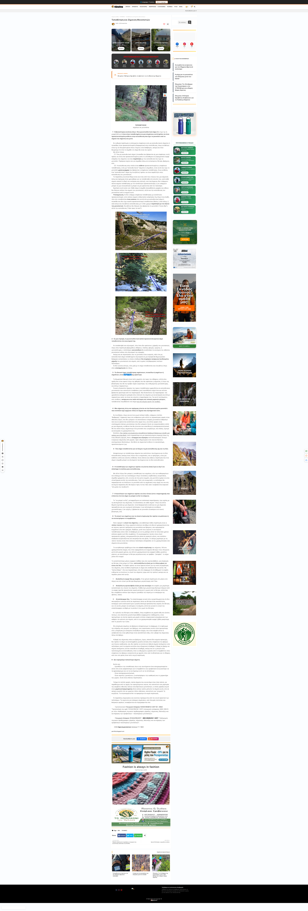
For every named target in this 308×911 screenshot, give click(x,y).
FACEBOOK (143, 738)
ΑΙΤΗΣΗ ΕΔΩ (185, 239)
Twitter (131, 835)
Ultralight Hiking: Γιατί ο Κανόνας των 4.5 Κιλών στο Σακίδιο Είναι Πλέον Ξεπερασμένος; (140, 76)
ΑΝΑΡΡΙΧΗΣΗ (152, 6)
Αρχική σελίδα (115, 16)
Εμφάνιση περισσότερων (163, 852)
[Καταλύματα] (306, 455)
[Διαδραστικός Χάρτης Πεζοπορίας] (306, 451)
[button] (194, 6)
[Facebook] (2, 453)
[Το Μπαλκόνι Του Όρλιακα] (141, 826)
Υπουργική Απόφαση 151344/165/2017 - (136, 718)
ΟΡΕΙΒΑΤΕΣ (135, 6)
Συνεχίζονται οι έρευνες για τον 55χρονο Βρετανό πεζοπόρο (120, 875)
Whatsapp (139, 835)
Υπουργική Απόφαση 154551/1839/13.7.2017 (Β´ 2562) (144, 707)
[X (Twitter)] (2, 456)
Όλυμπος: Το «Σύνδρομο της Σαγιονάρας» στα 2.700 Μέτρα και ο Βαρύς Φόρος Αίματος (160, 875)
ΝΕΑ (119, 830)
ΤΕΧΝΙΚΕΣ (170, 6)
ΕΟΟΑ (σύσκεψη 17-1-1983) (129, 727)
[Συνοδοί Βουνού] (306, 460)
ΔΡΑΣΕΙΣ (128, 6)
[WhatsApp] (2, 460)
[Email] (2, 466)
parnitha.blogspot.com (118, 731)
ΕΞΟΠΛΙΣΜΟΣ (161, 6)
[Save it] (164, 24)
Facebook (122, 835)
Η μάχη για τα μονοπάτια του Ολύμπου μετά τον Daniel (140, 874)
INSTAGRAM (154, 738)
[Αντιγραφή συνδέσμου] (2, 470)
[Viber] (2, 463)
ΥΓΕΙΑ (175, 6)
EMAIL (181, 6)
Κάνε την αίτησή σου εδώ (184, 308)
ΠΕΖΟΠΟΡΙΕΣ (143, 6)
